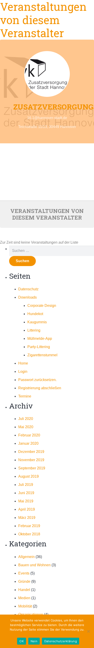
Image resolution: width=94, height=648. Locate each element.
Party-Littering (38, 347)
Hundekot (35, 314)
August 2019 (28, 476)
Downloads (27, 297)
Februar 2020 (29, 435)
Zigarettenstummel (42, 355)
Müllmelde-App (39, 338)
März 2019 (26, 518)
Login (22, 371)
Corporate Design (41, 306)
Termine (24, 396)
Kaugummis (37, 322)
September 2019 (31, 468)
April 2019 (26, 509)
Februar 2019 (29, 526)
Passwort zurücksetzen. (37, 380)
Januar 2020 (28, 443)
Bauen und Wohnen (34, 565)
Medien (24, 598)
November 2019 (31, 460)
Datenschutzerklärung (47, 634)
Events (23, 573)
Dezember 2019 (31, 452)
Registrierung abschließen (39, 388)
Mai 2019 (25, 501)
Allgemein (26, 557)
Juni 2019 (26, 493)
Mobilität (25, 606)
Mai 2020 (25, 427)
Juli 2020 (25, 419)
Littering (33, 330)
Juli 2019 (25, 485)
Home (23, 363)
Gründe (24, 581)
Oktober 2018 (29, 534)
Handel (24, 590)
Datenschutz (28, 289)
